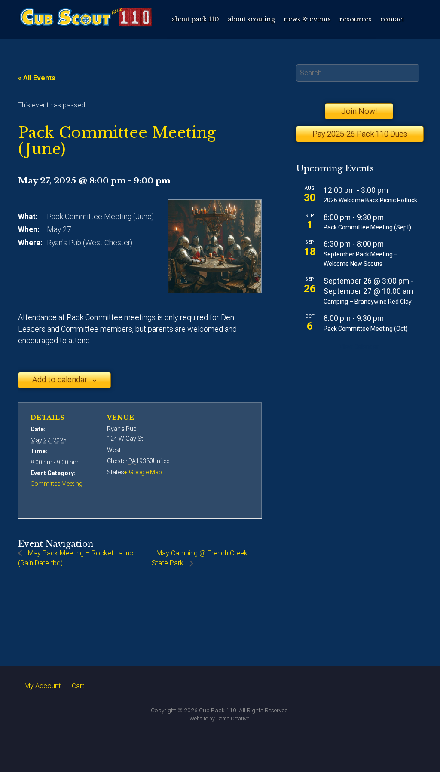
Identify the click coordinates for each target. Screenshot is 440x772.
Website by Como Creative (219, 719)
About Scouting (251, 19)
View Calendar (359, 346)
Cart (78, 686)
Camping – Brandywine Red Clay (368, 301)
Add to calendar (59, 379)
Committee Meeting (56, 483)
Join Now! (359, 111)
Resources (355, 19)
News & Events (307, 19)
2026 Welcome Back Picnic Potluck (370, 200)
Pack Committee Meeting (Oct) (366, 328)
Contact (392, 19)
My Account (42, 686)
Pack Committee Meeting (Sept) (367, 227)
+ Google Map (143, 472)
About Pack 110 (195, 19)
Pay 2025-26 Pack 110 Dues (359, 133)
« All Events (36, 78)
